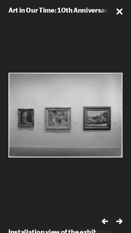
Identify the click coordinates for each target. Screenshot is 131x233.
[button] (119, 11)
